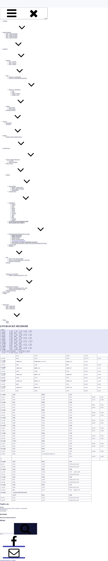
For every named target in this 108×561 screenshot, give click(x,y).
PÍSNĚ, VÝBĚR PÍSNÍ (17, 187)
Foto (13, 91)
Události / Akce (15, 95)
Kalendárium (12, 203)
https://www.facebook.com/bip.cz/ (8, 517)
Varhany (8, 106)
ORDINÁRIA (15, 190)
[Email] (14, 557)
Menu (46, 18)
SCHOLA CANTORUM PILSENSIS (18, 78)
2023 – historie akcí (10, 306)
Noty (7, 257)
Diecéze (5, 121)
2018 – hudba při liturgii (11, 37)
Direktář (8, 175)
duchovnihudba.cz (4, 3)
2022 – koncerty (12, 63)
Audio (7, 322)
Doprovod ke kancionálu (14, 261)
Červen (13, 212)
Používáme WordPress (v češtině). (8, 560)
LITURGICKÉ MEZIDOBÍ (18, 240)
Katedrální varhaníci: (11, 110)
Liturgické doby (12, 191)
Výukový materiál (16, 93)
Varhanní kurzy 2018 (11, 290)
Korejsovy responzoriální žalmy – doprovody (19, 260)
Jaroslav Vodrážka (13, 162)
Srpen (13, 214)
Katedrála (5, 49)
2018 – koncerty (12, 64)
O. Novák (11, 161)
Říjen (13, 217)
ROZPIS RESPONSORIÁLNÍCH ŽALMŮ (19, 234)
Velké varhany (12, 109)
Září (13, 216)
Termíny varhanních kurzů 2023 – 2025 (18, 288)
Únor (13, 206)
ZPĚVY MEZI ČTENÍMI (18, 189)
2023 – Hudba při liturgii (11, 35)
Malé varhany (12, 107)
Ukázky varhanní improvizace (13, 159)
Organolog (8, 124)
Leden (13, 205)
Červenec (14, 213)
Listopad (14, 218)
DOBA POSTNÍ (16, 238)
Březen (13, 208)
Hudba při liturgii (7, 32)
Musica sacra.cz (9, 163)
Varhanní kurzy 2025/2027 (12, 274)
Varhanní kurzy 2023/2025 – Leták (17, 289)
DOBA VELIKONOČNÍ (18, 239)
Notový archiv (6, 292)
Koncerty (8, 60)
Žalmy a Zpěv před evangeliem (16, 258)
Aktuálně (5, 21)
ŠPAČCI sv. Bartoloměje (14, 89)
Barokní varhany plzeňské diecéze (14, 137)
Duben (13, 209)
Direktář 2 (11, 246)
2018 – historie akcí (10, 308)
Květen (13, 210)
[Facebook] (14, 546)
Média (4, 320)
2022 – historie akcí (10, 307)
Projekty (5, 135)
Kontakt (5, 293)
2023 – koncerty (12, 61)
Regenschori (9, 123)
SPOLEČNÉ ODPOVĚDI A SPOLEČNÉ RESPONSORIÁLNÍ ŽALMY (29, 243)
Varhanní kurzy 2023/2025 (12, 286)
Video (13, 92)
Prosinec (14, 220)
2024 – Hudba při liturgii (11, 33)
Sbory (7, 75)
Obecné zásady (12, 186)
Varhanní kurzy (6, 148)
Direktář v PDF (12, 244)
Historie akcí (6, 304)
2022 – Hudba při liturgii (11, 36)
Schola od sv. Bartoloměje (15, 77)
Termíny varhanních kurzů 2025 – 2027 (18, 275)
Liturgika (8, 262)
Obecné (13, 204)
